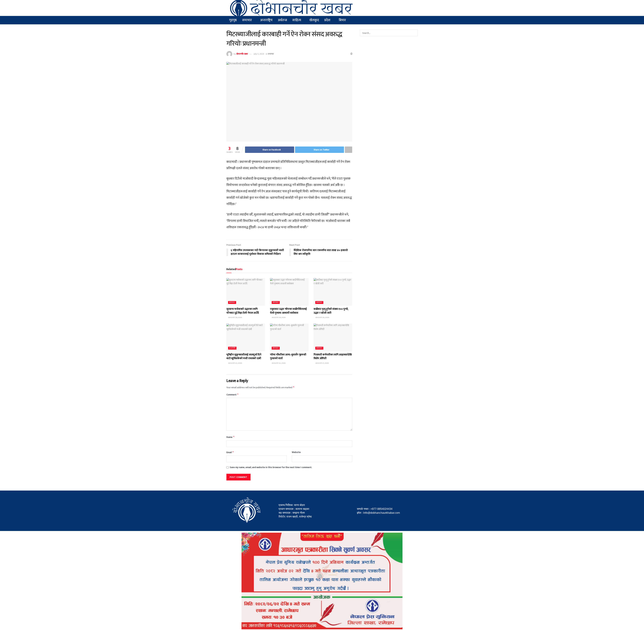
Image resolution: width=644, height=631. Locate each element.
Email (230, 452)
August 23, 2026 (235, 363)
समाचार (271, 54)
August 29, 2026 (235, 317)
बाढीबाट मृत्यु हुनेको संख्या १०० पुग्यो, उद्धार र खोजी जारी (331, 311)
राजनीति (232, 348)
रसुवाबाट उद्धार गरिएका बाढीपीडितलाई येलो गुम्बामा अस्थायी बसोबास (288, 311)
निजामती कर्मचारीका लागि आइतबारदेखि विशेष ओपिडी (333, 356)
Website (296, 452)
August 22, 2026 (278, 363)
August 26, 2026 (322, 317)
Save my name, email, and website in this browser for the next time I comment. (271, 467)
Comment (232, 395)
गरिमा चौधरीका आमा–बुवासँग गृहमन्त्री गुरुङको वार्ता (288, 356)
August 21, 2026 (322, 363)
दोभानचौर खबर (242, 54)
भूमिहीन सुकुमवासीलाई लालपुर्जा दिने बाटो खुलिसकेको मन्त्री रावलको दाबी (243, 356)
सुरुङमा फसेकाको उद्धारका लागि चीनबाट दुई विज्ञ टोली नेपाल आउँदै (242, 311)
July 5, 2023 (259, 54)
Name (230, 437)
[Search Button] (414, 33)
